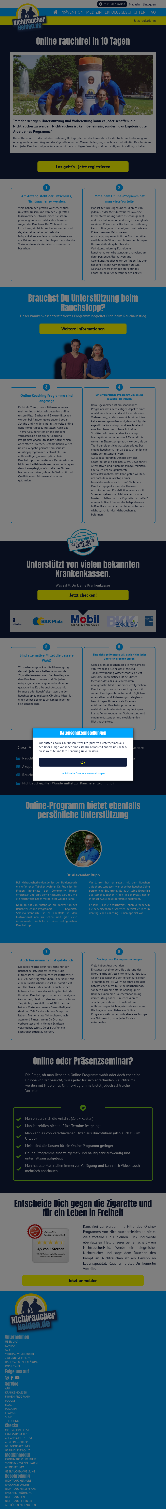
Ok (83, 762)
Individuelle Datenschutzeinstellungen (83, 773)
